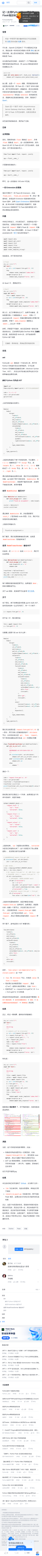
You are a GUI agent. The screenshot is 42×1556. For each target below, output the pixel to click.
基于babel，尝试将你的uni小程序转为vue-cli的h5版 (19, 1422)
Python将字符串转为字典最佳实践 (13, 1446)
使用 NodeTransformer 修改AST (13, 1307)
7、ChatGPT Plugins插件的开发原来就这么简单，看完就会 (20, 1430)
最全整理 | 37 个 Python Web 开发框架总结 (16, 1477)
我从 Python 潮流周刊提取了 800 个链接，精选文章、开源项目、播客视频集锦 (20, 1470)
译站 (32, 50)
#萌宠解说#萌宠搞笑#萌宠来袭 (11, 1512)
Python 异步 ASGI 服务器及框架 (12, 1485)
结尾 (3, 1321)
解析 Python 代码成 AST (13, 1301)
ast (4, 1298)
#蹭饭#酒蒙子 (5, 1545)
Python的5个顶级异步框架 (10, 1391)
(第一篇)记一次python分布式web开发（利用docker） (19, 1501)
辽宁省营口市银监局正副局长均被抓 (11, 1522)
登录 (35, 2)
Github (23, 1183)
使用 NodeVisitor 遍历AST (13, 1304)
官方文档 (31, 591)
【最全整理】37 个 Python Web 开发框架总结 (17, 1461)
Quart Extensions (22, 201)
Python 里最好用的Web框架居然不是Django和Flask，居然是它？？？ (20, 1493)
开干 (4, 1310)
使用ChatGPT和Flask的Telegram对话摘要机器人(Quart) (20, 1399)
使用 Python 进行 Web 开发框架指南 (14, 1438)
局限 (3, 1318)
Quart (4, 100)
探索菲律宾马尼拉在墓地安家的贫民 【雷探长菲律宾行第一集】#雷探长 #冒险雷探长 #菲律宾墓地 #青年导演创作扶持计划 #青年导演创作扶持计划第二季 (20, 1526)
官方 (15, 233)
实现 (9, 41)
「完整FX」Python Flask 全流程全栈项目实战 (17, 1454)
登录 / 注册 (18, 1249)
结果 (19, 41)
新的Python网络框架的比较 (11, 1406)
